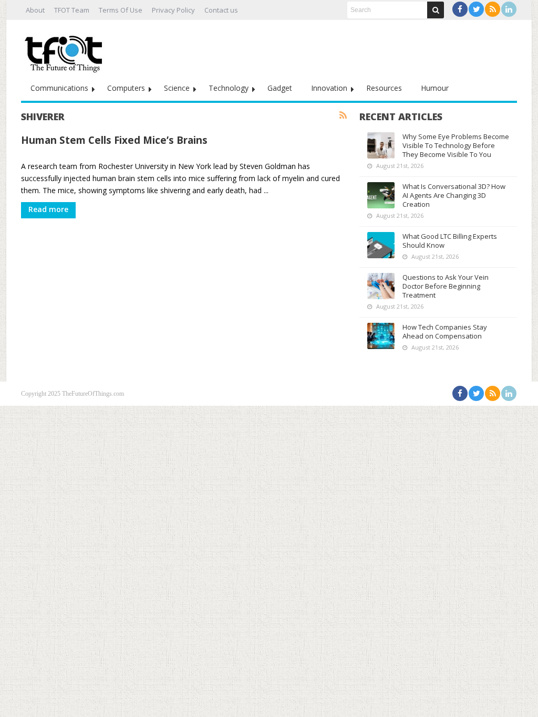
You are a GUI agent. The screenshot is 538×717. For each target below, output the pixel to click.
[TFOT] (65, 50)
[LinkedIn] (509, 9)
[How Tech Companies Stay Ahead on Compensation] (381, 336)
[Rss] (492, 9)
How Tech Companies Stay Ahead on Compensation (444, 331)
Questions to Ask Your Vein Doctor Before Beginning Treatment (445, 286)
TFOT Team (71, 10)
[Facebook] (460, 9)
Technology (229, 88)
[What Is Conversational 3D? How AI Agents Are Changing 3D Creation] (381, 195)
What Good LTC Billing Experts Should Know (449, 240)
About (35, 10)
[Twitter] (476, 9)
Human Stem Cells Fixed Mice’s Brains (114, 139)
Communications (59, 88)
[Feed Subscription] (343, 115)
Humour (435, 88)
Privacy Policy (173, 10)
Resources (384, 88)
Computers (126, 88)
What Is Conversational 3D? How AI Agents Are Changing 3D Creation (453, 195)
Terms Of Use (120, 10)
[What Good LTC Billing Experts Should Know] (381, 245)
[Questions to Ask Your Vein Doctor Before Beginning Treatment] (381, 286)
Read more (48, 209)
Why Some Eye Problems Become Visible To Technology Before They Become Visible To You (455, 145)
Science (177, 88)
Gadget (279, 88)
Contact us (221, 10)
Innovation (329, 88)
